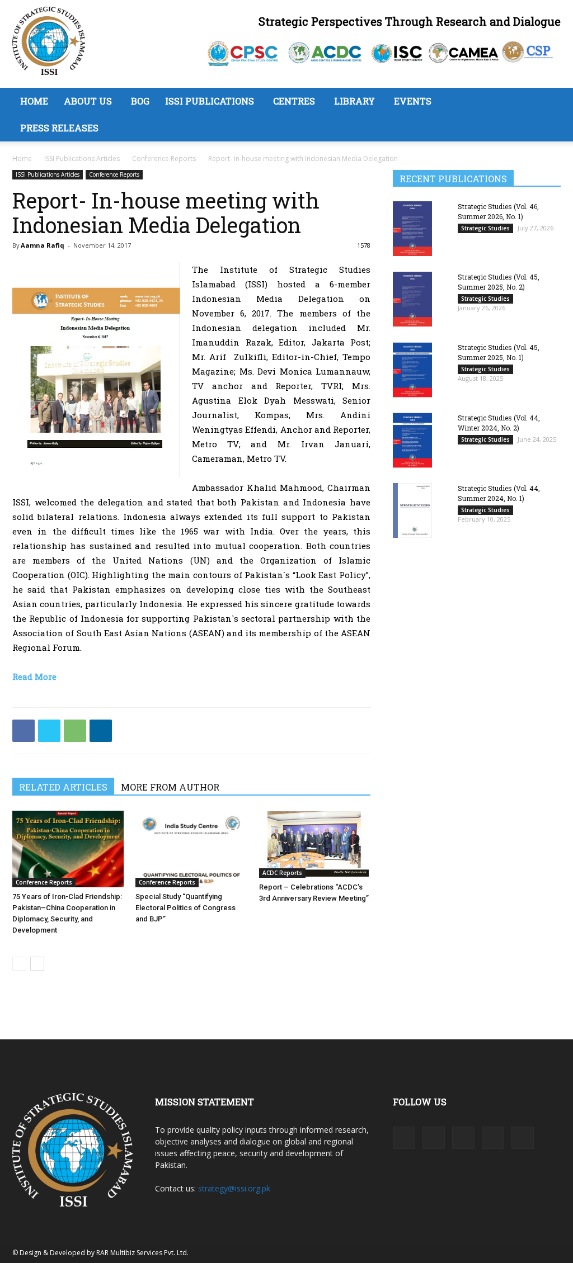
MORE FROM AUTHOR (170, 787)
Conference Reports (164, 158)
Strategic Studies (485, 228)
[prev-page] (19, 964)
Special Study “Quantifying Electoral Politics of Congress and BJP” (185, 907)
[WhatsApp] (75, 731)
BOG (140, 101)
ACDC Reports (282, 873)
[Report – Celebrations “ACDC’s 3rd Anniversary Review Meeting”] (314, 844)
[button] (547, 102)
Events (412, 101)
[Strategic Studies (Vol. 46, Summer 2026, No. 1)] (412, 228)
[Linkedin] (101, 731)
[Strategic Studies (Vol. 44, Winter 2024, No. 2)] (412, 440)
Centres (294, 101)
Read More (34, 676)
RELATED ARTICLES (63, 787)
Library (354, 101)
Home (34, 101)
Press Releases (59, 128)
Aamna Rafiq (42, 245)
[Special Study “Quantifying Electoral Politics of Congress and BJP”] (191, 849)
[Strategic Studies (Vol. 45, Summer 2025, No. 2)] (412, 299)
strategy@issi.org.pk (234, 1188)
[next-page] (37, 964)
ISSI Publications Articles (82, 158)
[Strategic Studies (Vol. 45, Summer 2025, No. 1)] (412, 370)
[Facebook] (23, 731)
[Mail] (463, 1138)
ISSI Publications (209, 101)
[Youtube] (522, 1138)
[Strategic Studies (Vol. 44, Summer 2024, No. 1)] (412, 510)
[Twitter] (49, 731)
